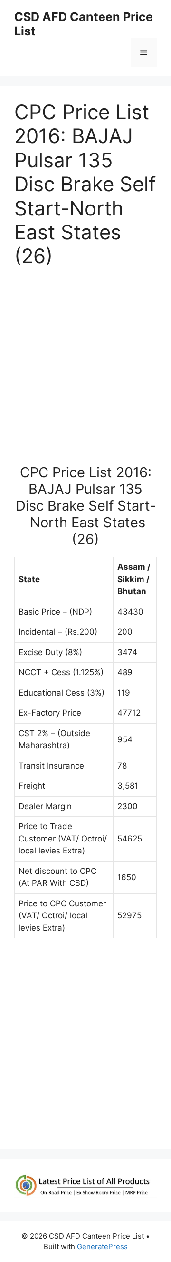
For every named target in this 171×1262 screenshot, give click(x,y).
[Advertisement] (85, 370)
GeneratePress (102, 1246)
